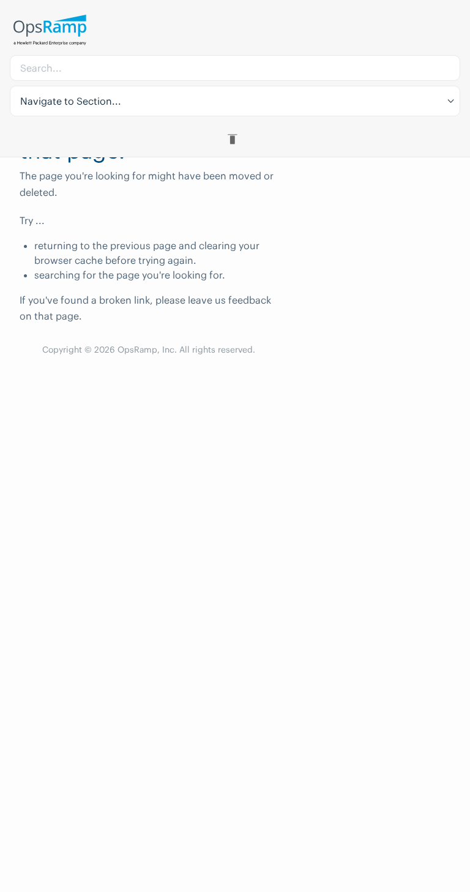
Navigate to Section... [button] (70, 101)
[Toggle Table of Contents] (235, 139)
